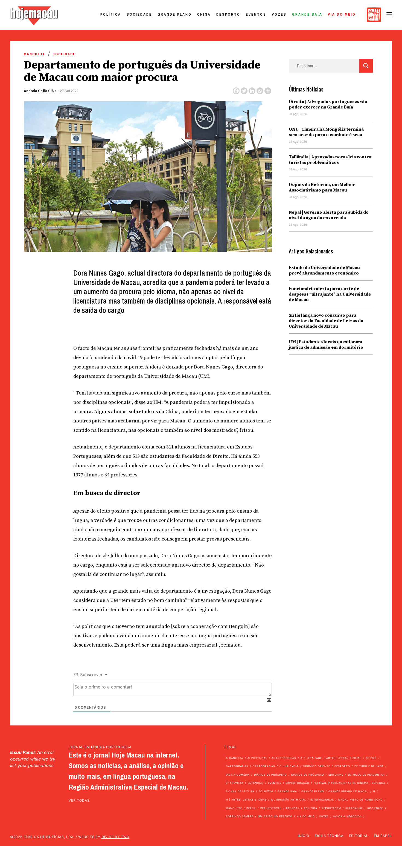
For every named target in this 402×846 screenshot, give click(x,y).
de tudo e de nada (369, 766)
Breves (371, 757)
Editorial (335, 774)
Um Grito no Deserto (275, 816)
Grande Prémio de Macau (348, 791)
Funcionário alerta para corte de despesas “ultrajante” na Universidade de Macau (330, 294)
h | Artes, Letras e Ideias (246, 799)
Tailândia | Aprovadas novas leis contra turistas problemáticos (330, 159)
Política (110, 14)
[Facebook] (236, 90)
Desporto (228, 14)
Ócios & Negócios (347, 816)
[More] (267, 90)
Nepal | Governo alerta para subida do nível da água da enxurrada (329, 215)
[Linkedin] (252, 90)
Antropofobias (284, 757)
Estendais (256, 782)
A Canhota (234, 757)
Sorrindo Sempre (240, 816)
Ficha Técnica (329, 836)
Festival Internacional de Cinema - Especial (350, 782)
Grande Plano (175, 14)
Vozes (279, 14)
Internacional (322, 799)
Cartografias (237, 766)
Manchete (34, 54)
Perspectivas (271, 808)
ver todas (79, 800)
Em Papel (383, 836)
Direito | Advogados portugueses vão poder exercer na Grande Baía (328, 104)
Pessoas (292, 808)
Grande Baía (307, 14)
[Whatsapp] (260, 90)
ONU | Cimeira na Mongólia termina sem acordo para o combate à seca (326, 132)
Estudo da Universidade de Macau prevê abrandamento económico (324, 270)
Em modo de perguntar (366, 774)
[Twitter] (244, 90)
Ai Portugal (257, 757)
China (204, 14)
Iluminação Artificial (288, 799)
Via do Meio (342, 14)
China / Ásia (289, 766)
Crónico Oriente (316, 766)
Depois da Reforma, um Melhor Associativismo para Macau (322, 187)
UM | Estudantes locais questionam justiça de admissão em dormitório (326, 344)
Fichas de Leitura (240, 791)
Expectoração (297, 782)
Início (303, 836)
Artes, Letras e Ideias (344, 757)
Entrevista (234, 782)
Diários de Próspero (270, 774)
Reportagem (331, 808)
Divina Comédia (238, 774)
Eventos (256, 14)
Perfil (251, 808)
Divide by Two (115, 837)
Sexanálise (354, 808)
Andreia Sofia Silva (40, 91)
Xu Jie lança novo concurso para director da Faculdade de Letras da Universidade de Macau (326, 321)
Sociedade (139, 14)
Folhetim (266, 791)
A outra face (311, 757)
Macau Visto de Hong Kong (360, 799)
